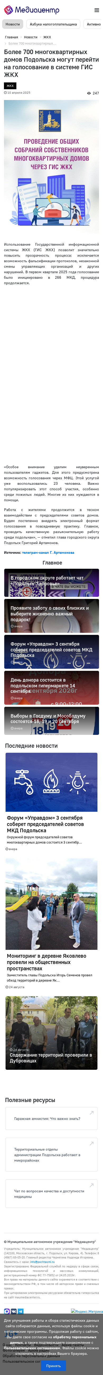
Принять (53, 1365)
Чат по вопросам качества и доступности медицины (49, 1194)
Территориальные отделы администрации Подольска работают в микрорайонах (47, 1154)
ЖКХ (10, 86)
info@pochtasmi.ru (42, 1261)
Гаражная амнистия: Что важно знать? (47, 1118)
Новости (13, 24)
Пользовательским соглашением (32, 1348)
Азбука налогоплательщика (53, 24)
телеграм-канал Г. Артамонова (48, 552)
